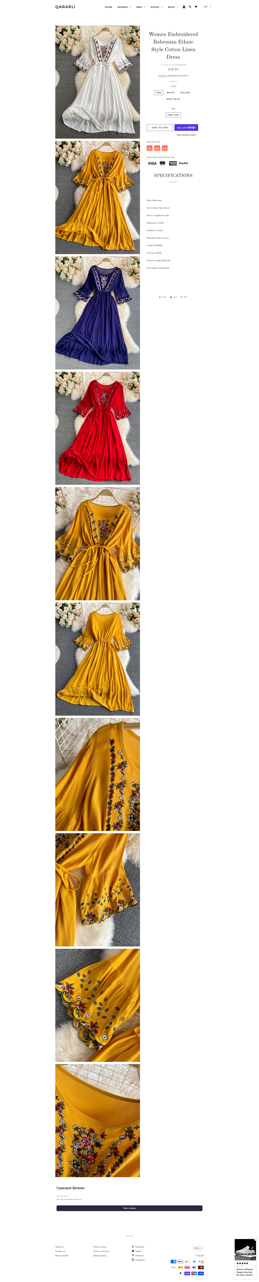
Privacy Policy (100, 1247)
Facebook (139, 1247)
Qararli (65, 7)
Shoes (155, 7)
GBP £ (196, 1248)
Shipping (162, 75)
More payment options (186, 134)
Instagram (140, 1260)
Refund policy (100, 1255)
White (171, 92)
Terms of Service (101, 1251)
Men (139, 7)
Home (108, 7)
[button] (173, 65)
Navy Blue (173, 99)
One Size (173, 115)
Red (158, 92)
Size (173, 108)
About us (59, 1247)
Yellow (185, 92)
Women (123, 7)
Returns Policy (62, 1255)
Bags (172, 7)
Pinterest (139, 1255)
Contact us (60, 1251)
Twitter (138, 1251)
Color (173, 86)
